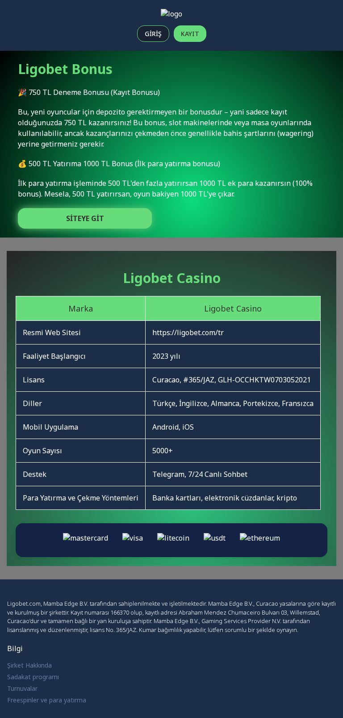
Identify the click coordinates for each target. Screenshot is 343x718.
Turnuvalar (22, 688)
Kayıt (190, 33)
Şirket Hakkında (29, 665)
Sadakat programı (33, 677)
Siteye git (85, 218)
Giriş (153, 33)
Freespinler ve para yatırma (46, 700)
